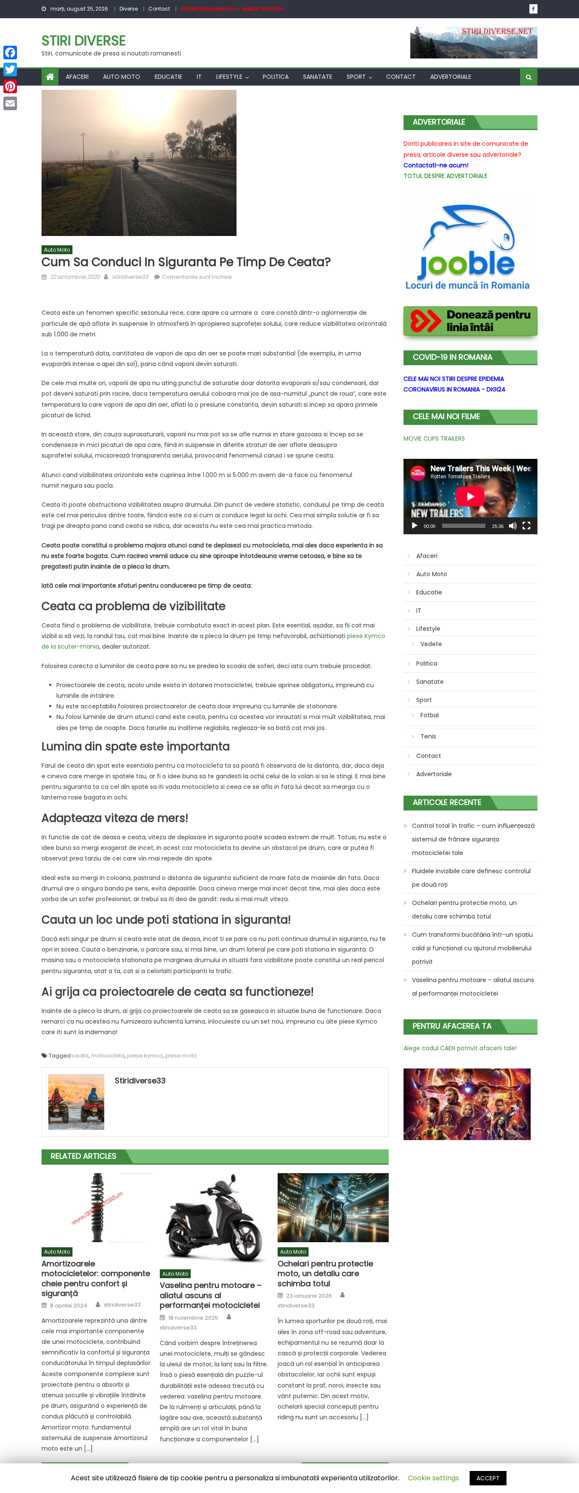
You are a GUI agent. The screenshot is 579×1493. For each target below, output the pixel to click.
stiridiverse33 (130, 277)
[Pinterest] (10, 86)
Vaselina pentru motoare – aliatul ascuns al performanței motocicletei (211, 1295)
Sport (356, 76)
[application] (470, 496)
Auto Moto (121, 76)
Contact (159, 8)
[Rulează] (414, 526)
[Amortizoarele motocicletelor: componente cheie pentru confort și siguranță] (97, 1208)
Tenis (428, 736)
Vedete (431, 644)
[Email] (10, 103)
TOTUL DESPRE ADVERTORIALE (445, 176)
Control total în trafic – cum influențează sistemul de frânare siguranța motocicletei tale (473, 839)
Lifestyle (229, 76)
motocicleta (108, 1056)
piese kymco (145, 1056)
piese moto (181, 1056)
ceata (80, 1056)
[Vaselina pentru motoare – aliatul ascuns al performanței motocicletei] (215, 1218)
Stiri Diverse (84, 40)
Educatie (168, 76)
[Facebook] (10, 52)
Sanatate (317, 76)
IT (199, 76)
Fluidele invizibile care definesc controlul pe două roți (471, 878)
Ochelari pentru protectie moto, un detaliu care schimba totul (325, 1273)
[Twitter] (10, 69)
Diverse (129, 8)
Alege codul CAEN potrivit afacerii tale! (460, 1048)
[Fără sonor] (513, 526)
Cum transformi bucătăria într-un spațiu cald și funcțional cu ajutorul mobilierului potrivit (472, 948)
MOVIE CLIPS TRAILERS (434, 438)
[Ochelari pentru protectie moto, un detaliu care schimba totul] (333, 1208)
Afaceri (77, 76)
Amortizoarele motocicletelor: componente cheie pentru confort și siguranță (96, 1279)
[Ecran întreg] (526, 526)
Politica (276, 76)
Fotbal (429, 715)
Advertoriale (450, 76)
